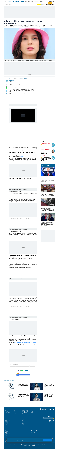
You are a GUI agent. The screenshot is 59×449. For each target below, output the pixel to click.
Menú (6, 436)
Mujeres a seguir (7, 412)
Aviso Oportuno (24, 412)
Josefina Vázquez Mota (45, 149)
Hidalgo (32, 413)
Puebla (32, 412)
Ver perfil (11, 81)
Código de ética (22, 444)
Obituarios (24, 414)
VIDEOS (29, 1)
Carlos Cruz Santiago (45, 143)
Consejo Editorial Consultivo (14, 444)
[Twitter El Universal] (34, 430)
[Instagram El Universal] (31, 432)
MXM (26, 1)
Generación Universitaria (24, 416)
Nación (6, 410)
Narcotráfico (7, 423)
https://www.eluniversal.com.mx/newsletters (17, 347)
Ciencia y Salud (7, 433)
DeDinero (23, 420)
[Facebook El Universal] (32, 430)
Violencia (27, 444)
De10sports (24, 419)
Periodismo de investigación (7, 414)
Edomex (32, 410)
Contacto (33, 445)
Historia (41, 444)
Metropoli (6, 421)
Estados (6, 422)
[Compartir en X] (6, 86)
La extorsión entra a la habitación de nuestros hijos (46, 152)
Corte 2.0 (6, 411)
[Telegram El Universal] (31, 430)
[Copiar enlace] (6, 91)
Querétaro (32, 414)
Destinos (15, 414)
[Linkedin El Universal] (34, 432)
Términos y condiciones (27, 445)
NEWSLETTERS (36, 1)
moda (21, 156)
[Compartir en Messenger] (6, 90)
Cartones (6, 425)
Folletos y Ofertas (25, 411)
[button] (50, 4)
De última (10, 78)
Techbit (6, 435)
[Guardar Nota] (6, 93)
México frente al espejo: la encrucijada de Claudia (46, 146)
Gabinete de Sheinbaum (7, 417)
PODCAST (32, 1)
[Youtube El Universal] (36, 430)
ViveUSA (23, 421)
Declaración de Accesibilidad (48, 444)
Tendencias (7, 432)
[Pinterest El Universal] (32, 432)
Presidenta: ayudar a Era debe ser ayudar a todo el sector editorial (46, 159)
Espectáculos (7, 429)
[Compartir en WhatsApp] (6, 88)
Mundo (6, 419)
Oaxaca (32, 411)
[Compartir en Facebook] (6, 84)
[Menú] (5, 1)
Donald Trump (7, 420)
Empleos (23, 413)
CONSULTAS (41, 1)
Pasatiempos (24, 423)
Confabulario (7, 431)
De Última (15, 413)
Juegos (23, 422)
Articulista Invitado (45, 155)
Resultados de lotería (24, 426)
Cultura (6, 430)
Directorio (8, 444)
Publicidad (31, 444)
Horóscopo (24, 424)
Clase (14, 410)
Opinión (43, 141)
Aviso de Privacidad (36, 444)
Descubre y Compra (25, 410)
